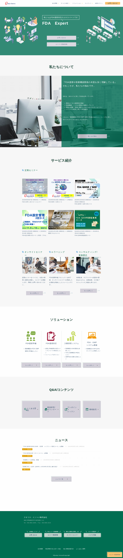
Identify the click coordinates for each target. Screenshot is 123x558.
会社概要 (40, 549)
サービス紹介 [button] (65, 3)
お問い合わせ (113, 3)
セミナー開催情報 (61, 44)
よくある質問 (31, 409)
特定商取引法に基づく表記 (53, 549)
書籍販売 (93, 409)
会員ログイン (99, 3)
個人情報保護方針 (68, 549)
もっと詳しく (34, 293)
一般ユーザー (26, 469)
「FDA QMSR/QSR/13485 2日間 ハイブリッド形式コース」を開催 (43, 446)
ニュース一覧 (59, 479)
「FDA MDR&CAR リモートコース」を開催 (35, 453)
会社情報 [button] (55, 3)
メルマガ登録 (92, 535)
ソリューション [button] (77, 3)
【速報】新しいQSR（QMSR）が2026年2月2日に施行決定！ (40, 466)
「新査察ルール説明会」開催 (30, 460)
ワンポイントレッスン (72, 409)
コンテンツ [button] (88, 3)
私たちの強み (92, 136)
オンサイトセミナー (72, 535)
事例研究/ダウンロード (51, 409)
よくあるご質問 (80, 549)
